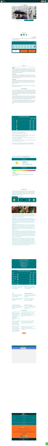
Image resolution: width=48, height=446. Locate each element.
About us (30, 429)
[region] (24, 27)
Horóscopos (24, 419)
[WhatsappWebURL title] (24, 34)
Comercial (22, 424)
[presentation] (34, 46)
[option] (15, 51)
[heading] (24, 333)
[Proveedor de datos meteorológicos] (24, 439)
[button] (5, 28)
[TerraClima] (45, 1)
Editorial (26, 424)
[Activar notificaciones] (43, 443)
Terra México (33, 417)
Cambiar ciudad (19, 20)
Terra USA (14, 419)
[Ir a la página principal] (3, 1)
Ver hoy (29, 20)
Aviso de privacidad (22, 429)
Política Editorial (27, 429)
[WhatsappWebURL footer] (24, 436)
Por (35, 36)
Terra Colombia (24, 417)
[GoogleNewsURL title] (26, 34)
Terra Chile (14, 417)
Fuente (33, 37)
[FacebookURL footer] (21, 436)
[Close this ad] (47, 441)
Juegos (34, 419)
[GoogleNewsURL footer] (26, 436)
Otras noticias (24, 421)
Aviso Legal (18, 429)
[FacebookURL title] (21, 34)
